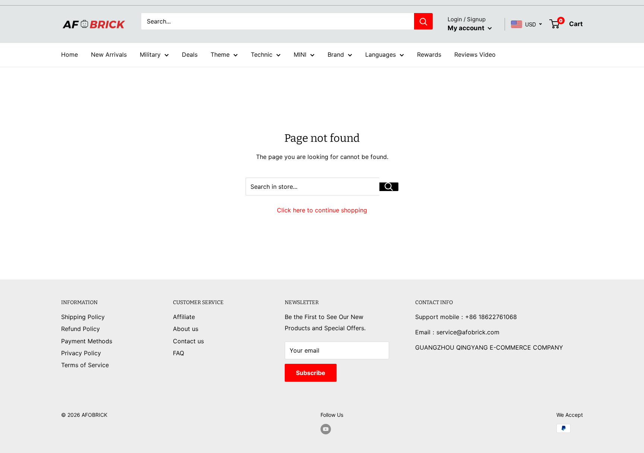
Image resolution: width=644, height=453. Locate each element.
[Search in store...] (388, 186)
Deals (190, 54)
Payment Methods (86, 341)
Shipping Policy (83, 317)
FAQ (178, 353)
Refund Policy (80, 328)
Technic (261, 54)
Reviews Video (475, 54)
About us (185, 328)
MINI (300, 54)
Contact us (188, 341)
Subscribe (310, 373)
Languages (380, 54)
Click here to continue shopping (322, 210)
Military (150, 54)
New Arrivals (109, 54)
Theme (220, 54)
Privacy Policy (81, 353)
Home (69, 54)
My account (467, 28)
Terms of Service (85, 365)
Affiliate (184, 317)
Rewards (429, 54)
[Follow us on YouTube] (326, 429)
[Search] (423, 21)
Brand (336, 54)
